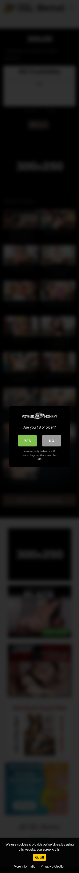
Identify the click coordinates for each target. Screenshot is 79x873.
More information (25, 866)
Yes (27, 440)
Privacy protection (52, 866)
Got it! (39, 857)
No (51, 440)
